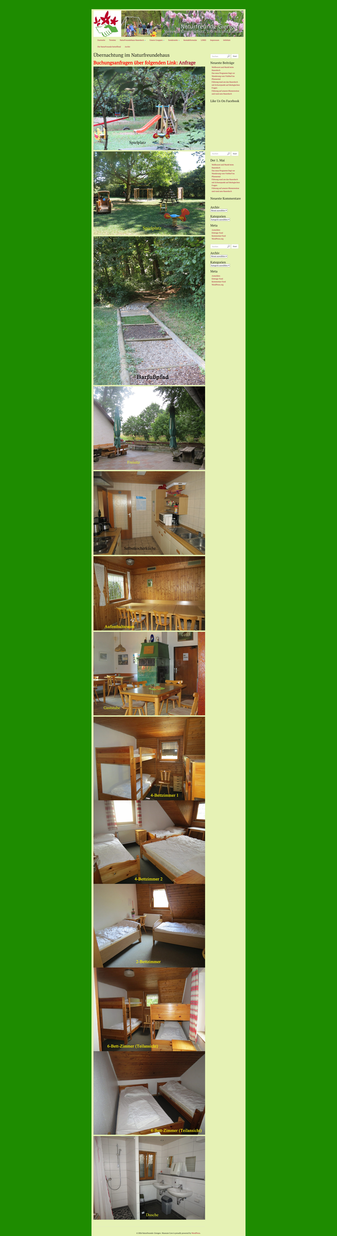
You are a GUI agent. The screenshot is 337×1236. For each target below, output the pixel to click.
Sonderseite (173, 40)
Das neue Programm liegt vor (223, 73)
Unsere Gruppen (156, 40)
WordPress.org (217, 238)
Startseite (101, 40)
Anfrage (187, 62)
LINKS (203, 40)
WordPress (196, 1233)
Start (235, 56)
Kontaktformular (190, 40)
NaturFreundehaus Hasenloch (132, 40)
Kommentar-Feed (219, 236)
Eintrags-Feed (217, 233)
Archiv (127, 46)
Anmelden (216, 230)
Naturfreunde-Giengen (210, 26)
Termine (112, 40)
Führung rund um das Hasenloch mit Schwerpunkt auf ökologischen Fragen (226, 85)
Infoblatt (226, 40)
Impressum (214, 40)
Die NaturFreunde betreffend (109, 46)
